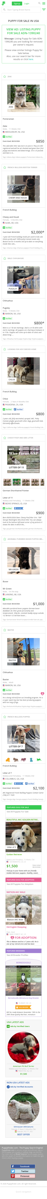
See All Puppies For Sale (17, 811)
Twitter (24, 1171)
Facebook (25, 1166)
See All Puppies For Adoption (20, 884)
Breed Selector (21, 1154)
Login (26, 3)
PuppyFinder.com (10, 1147)
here (31, 59)
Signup (17, 3)
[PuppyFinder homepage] (3, 3)
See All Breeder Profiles (17, 955)
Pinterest (24, 1176)
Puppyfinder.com (8, 1150)
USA (4, 132)
